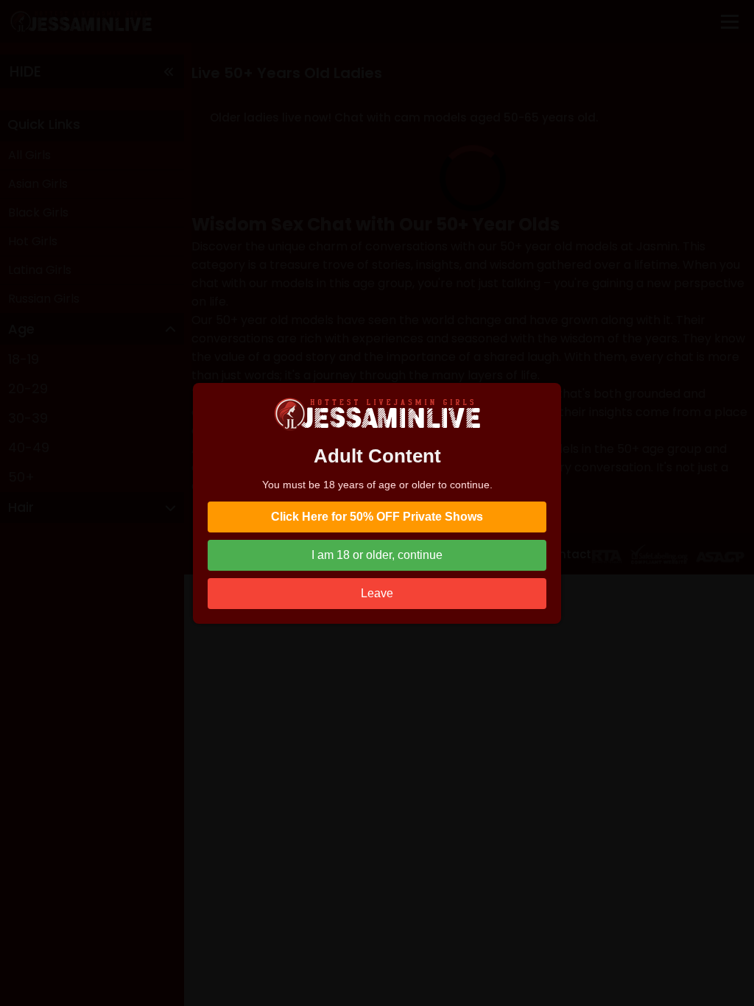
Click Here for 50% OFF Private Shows (377, 516)
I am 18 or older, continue (377, 555)
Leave (377, 593)
